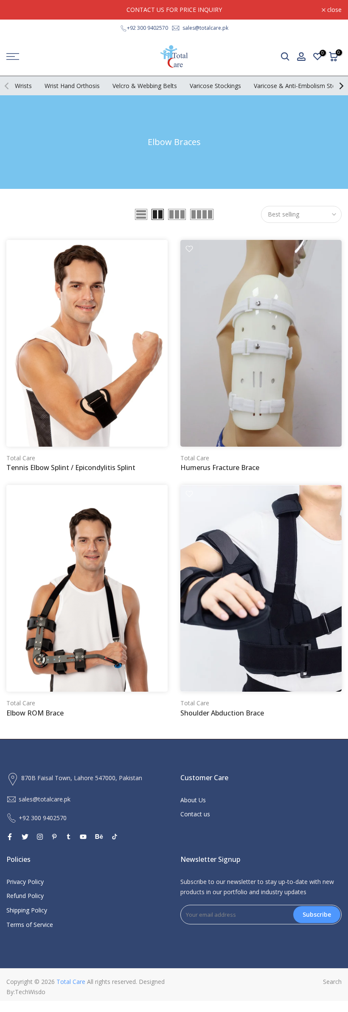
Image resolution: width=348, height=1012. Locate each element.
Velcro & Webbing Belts (144, 86)
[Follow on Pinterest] (54, 837)
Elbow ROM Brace (35, 713)
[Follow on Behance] (99, 837)
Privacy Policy (25, 882)
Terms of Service (29, 925)
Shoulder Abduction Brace (222, 713)
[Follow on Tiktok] (115, 837)
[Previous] (7, 85)
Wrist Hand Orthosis (72, 86)
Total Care (20, 458)
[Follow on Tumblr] (68, 837)
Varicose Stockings (215, 86)
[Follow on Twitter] (25, 837)
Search (332, 982)
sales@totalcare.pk (205, 27)
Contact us (195, 814)
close (18, 10)
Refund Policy (25, 896)
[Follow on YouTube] (83, 837)
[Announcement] (174, 10)
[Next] (341, 85)
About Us (193, 800)
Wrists (23, 86)
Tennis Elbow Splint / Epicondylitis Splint (70, 467)
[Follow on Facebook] (9, 837)
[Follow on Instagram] (40, 837)
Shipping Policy (26, 910)
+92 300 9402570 (147, 27)
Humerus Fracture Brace (219, 467)
